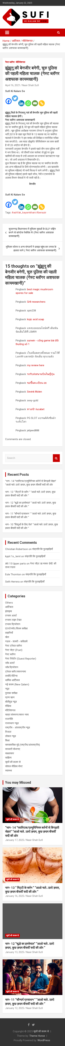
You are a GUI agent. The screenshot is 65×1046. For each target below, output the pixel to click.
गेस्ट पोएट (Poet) (13, 650)
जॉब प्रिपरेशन (11, 667)
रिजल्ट (8, 731)
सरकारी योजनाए (12, 749)
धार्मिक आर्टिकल (12, 680)
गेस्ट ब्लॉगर (10, 62)
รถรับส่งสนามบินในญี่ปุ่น (40, 374)
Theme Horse (37, 1035)
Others (9, 602)
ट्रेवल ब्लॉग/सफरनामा (15, 671)
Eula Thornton (13, 574)
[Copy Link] (42, 101)
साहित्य (8, 757)
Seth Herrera (12, 581)
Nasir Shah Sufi (30, 85)
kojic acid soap (35, 319)
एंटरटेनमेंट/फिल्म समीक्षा (16, 628)
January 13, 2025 (14, 952)
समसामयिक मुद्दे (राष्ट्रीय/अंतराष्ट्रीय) (22, 744)
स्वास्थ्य (8, 770)
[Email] (35, 101)
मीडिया (8, 706)
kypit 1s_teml (12, 556)
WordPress (43, 1040)
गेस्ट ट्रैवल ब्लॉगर (13, 645)
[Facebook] (9, 99)
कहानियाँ (9, 632)
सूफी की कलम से (13, 762)
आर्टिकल (9, 607)
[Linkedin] (21, 101)
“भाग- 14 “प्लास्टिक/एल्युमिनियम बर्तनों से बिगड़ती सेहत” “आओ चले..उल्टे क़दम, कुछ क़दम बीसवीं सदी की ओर (32, 831)
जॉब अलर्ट (10, 662)
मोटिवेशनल (20, 62)
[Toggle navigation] (7, 33)
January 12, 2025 (14, 1008)
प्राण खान (10, 697)
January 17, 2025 (14, 840)
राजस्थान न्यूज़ (12, 723)
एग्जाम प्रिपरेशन (12, 624)
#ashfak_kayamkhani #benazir (29, 212)
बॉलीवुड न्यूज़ (11, 701)
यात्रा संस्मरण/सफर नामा (17, 714)
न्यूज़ (7, 688)
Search (56, 458)
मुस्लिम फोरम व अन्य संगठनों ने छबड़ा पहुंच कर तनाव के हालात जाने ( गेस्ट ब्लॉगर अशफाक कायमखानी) (31, 248)
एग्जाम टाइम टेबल (13, 619)
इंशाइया (8, 611)
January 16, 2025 (14, 896)
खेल (7, 637)
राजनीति (9, 718)
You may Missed (18, 782)
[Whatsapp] (28, 101)
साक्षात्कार (9, 753)
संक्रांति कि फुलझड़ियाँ (42, 549)
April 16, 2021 (12, 85)
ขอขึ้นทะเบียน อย (37, 382)
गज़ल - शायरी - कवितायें (16, 641)
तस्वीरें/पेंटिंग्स (11, 675)
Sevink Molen (34, 391)
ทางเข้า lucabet (35, 409)
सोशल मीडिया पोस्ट (14, 766)
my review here (35, 365)
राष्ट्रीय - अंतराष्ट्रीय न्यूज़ (17, 727)
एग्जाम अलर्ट (11, 615)
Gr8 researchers (36, 301)
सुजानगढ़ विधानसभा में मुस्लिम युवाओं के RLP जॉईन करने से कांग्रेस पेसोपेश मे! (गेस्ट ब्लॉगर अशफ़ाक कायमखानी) (32, 232)
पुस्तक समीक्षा (11, 693)
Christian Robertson (16, 549)
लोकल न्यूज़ (10, 736)
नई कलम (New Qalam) (17, 684)
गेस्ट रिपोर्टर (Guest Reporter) (20, 658)
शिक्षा (7, 740)
